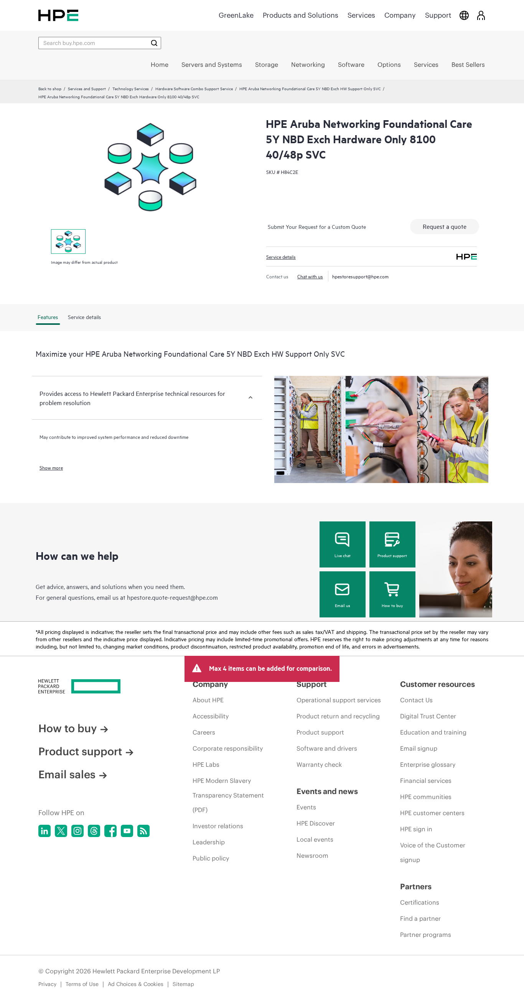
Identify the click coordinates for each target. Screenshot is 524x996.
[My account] (481, 15)
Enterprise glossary (427, 764)
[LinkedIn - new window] (44, 831)
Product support (392, 555)
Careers (204, 732)
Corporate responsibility (228, 748)
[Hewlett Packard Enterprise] (58, 15)
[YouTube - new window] (127, 831)
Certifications (419, 902)
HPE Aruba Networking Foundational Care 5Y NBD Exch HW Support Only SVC (310, 88)
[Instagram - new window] (77, 831)
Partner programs (425, 934)
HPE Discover (316, 823)
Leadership (209, 842)
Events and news (327, 791)
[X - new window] (61, 831)
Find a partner (420, 918)
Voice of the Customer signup (432, 852)
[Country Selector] (464, 15)
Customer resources (437, 684)
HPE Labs (206, 764)
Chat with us (310, 276)
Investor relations (218, 826)
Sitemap (183, 984)
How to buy (392, 605)
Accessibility (211, 716)
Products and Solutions (300, 15)
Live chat (343, 555)
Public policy (211, 858)
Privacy (47, 984)
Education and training (433, 732)
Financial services (425, 780)
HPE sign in (416, 829)
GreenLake (236, 15)
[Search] (154, 43)
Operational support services (339, 700)
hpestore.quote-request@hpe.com (172, 597)
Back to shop (49, 88)
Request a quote (444, 226)
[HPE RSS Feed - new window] (143, 831)
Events (306, 807)
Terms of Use (82, 984)
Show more (51, 467)
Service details (281, 256)
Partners (416, 886)
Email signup (418, 748)
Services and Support (87, 88)
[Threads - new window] (94, 831)
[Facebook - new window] (110, 831)
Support (438, 15)
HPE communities (425, 797)
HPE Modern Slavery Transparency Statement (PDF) (228, 795)
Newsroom (312, 855)
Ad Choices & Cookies (135, 984)
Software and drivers (327, 748)
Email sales (67, 774)
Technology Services (130, 88)
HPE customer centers (432, 813)
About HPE (208, 700)
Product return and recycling (338, 716)
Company (400, 15)
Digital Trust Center (428, 716)
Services (361, 15)
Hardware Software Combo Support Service (194, 88)
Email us (342, 605)
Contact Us (416, 700)
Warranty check (319, 764)
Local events (315, 839)
